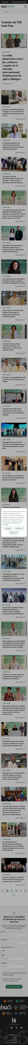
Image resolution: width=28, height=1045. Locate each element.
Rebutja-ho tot (14, 532)
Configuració (8, 528)
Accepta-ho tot (19, 528)
